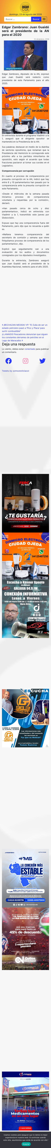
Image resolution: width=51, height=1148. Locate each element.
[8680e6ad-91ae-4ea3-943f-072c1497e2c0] (25, 718)
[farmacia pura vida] (25, 1101)
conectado (30, 349)
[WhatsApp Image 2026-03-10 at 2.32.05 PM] (25, 878)
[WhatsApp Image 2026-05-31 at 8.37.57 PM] (25, 938)
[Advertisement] (25, 296)
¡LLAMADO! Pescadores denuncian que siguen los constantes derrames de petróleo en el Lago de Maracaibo (25, 337)
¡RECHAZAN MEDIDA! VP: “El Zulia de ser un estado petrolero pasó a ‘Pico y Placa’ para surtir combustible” (24, 328)
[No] (47, 1139)
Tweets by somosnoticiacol (15, 371)
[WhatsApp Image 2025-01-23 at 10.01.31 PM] (25, 503)
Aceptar (26, 1144)
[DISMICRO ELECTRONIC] (25, 110)
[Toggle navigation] (44, 19)
